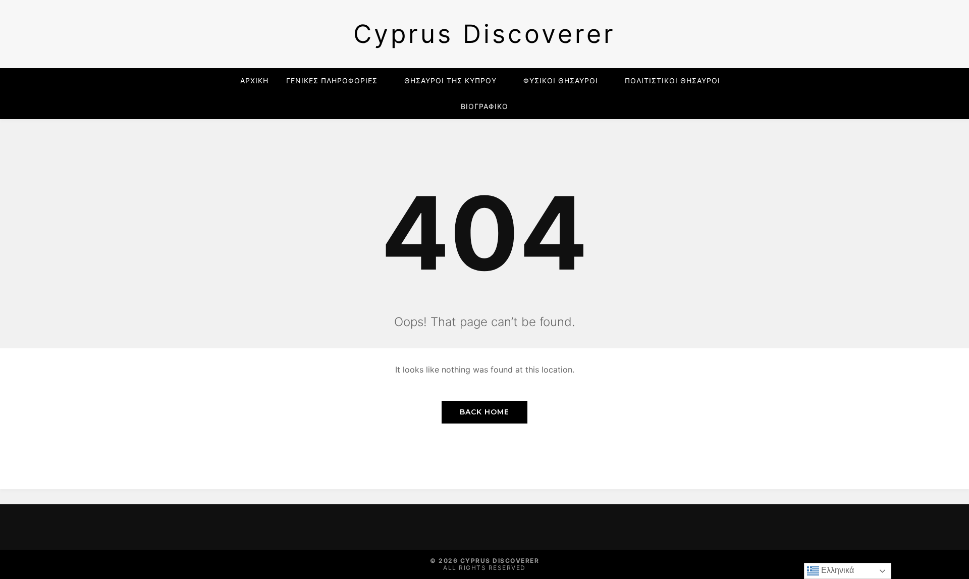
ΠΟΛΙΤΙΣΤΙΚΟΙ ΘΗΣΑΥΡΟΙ (672, 80)
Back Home (484, 411)
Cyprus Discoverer (484, 34)
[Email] (226, 527)
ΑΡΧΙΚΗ (254, 80)
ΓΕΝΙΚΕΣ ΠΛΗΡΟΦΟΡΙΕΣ (332, 80)
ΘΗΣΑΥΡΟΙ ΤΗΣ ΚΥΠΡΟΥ (450, 80)
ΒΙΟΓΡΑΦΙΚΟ (484, 106)
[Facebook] (205, 527)
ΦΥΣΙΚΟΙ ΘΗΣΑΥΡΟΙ (560, 80)
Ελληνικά (836, 570)
